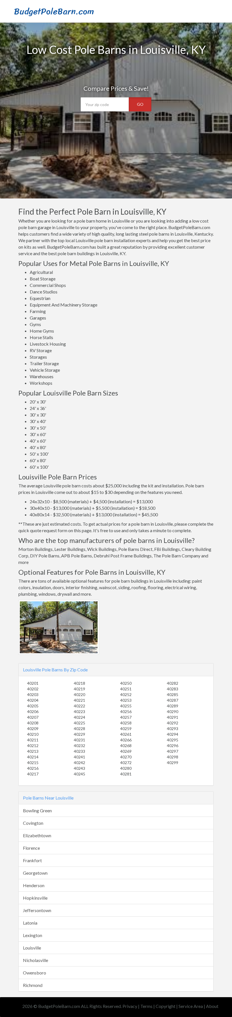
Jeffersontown (37, 910)
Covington (33, 823)
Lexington (32, 935)
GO (140, 104)
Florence (31, 848)
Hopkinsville (35, 897)
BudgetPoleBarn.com (54, 11)
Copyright (165, 1006)
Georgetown (35, 873)
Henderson (33, 885)
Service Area (191, 1006)
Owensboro (34, 972)
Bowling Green (37, 810)
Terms (146, 1006)
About (212, 1006)
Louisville (32, 947)
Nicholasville (35, 960)
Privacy (130, 1006)
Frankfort (32, 860)
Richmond (32, 985)
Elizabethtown (37, 835)
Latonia (30, 922)
